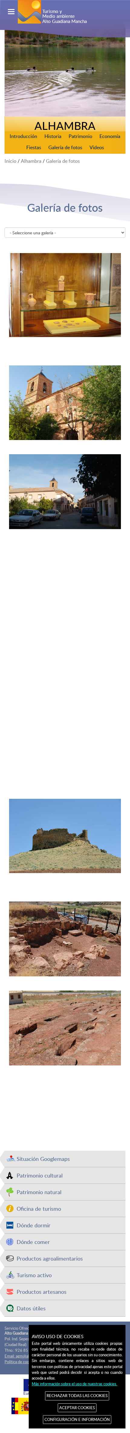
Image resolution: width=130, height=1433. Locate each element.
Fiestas (33, 147)
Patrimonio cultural (40, 1175)
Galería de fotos (65, 147)
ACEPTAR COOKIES (77, 1407)
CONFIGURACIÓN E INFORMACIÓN (77, 1419)
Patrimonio (80, 136)
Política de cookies (20, 1361)
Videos (96, 147)
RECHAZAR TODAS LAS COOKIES (77, 1395)
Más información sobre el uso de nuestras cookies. (74, 1383)
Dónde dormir (33, 1225)
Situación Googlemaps (43, 1158)
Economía (109, 136)
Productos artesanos (42, 1291)
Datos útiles (31, 1308)
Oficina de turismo (39, 1208)
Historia (52, 136)
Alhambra (31, 161)
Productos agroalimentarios (50, 1258)
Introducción (23, 136)
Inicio (10, 161)
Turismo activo (34, 1275)
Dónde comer (33, 1241)
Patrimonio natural (39, 1192)
